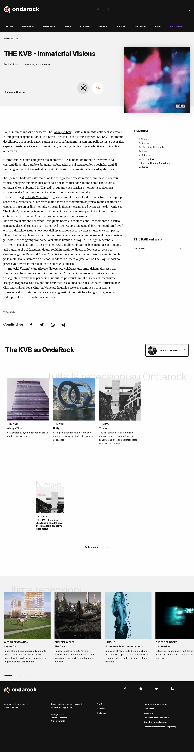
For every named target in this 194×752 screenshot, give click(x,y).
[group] (27, 628)
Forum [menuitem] (158, 26)
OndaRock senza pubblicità (156, 718)
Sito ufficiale (140, 248)
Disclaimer (149, 709)
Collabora (101, 713)
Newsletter (149, 713)
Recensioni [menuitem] (28, 26)
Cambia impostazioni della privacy (160, 727)
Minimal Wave (42, 287)
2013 (18, 39)
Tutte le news (91, 547)
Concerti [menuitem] (84, 26)
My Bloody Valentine (35, 197)
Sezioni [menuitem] (9, 26)
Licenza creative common (156, 704)
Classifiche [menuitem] (140, 26)
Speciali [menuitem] (120, 26)
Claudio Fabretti (11, 707)
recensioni (9, 39)
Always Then (62, 132)
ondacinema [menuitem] (176, 26)
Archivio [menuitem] (103, 26)
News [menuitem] (68, 26)
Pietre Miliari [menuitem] (49, 26)
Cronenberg (11, 254)
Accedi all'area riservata (155, 722)
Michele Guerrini (15, 92)
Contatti (101, 709)
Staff (99, 704)
